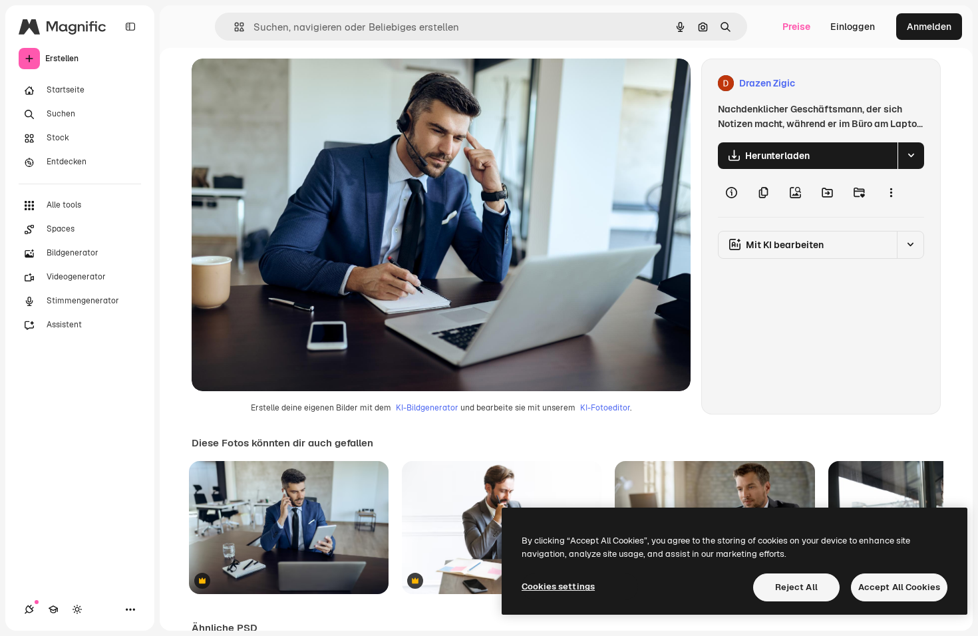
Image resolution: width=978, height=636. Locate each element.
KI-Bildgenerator (427, 407)
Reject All (796, 587)
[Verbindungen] (29, 609)
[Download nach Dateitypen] (910, 155)
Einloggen (852, 27)
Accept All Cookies (899, 587)
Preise (796, 27)
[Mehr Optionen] (891, 193)
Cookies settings (558, 586)
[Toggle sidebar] (130, 26)
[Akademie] (53, 609)
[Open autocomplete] (234, 27)
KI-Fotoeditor (605, 407)
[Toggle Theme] (77, 609)
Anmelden (929, 27)
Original (276, 83)
